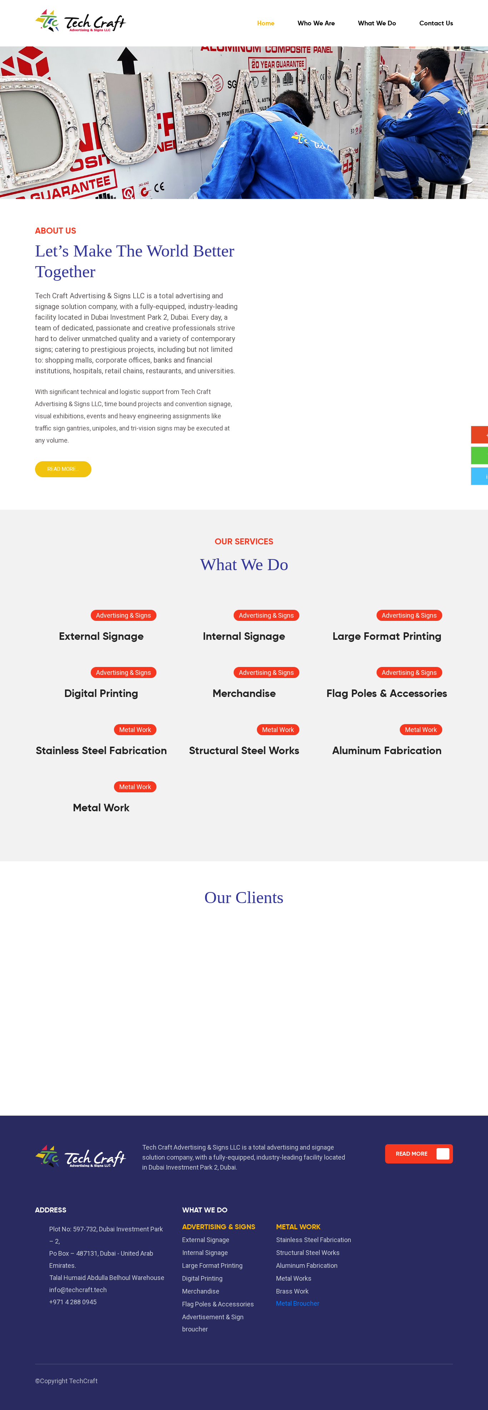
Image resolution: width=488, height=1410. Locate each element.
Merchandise (244, 693)
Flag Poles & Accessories (387, 693)
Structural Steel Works (244, 750)
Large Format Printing (387, 636)
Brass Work (292, 1291)
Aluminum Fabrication (387, 750)
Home (265, 23)
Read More (411, 1153)
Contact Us (436, 23)
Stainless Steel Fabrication (101, 750)
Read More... (63, 469)
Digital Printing (101, 693)
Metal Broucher (297, 1303)
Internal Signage (244, 636)
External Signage (101, 636)
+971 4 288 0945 (72, 1302)
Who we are (316, 23)
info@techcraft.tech (78, 1290)
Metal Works (294, 1278)
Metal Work (135, 729)
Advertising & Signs (123, 615)
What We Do (377, 23)
